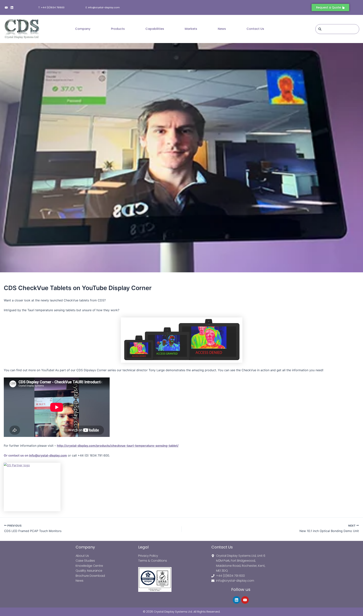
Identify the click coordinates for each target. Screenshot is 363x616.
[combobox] (337, 29)
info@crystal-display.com (48, 455)
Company (82, 29)
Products (118, 29)
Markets (191, 29)
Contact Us (255, 29)
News (222, 29)
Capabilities (154, 29)
